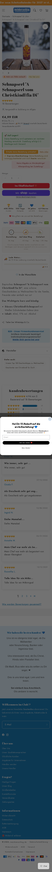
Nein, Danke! (26, 448)
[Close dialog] (50, 419)
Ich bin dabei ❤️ (25, 443)
